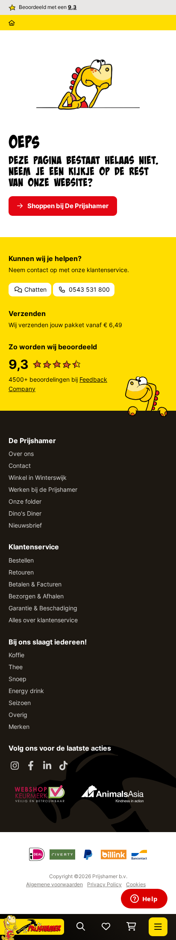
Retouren (21, 572)
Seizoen (20, 702)
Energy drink (26, 690)
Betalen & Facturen (35, 584)
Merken (19, 726)
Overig (18, 714)
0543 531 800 (88, 289)
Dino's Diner (25, 513)
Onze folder (25, 501)
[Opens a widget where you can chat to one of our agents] (143, 899)
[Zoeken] (81, 927)
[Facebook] (31, 766)
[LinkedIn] (47, 766)
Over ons (21, 453)
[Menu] (158, 926)
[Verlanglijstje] (106, 927)
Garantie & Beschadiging (43, 608)
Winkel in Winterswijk (38, 477)
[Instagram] (15, 766)
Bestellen (21, 560)
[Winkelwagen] (131, 927)
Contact (20, 465)
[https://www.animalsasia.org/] (112, 793)
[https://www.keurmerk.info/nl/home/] (40, 793)
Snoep (17, 678)
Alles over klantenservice (43, 620)
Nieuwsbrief (25, 525)
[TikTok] (63, 766)
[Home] (12, 22)
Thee (16, 666)
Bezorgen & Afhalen (36, 596)
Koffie (16, 655)
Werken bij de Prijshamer (43, 489)
